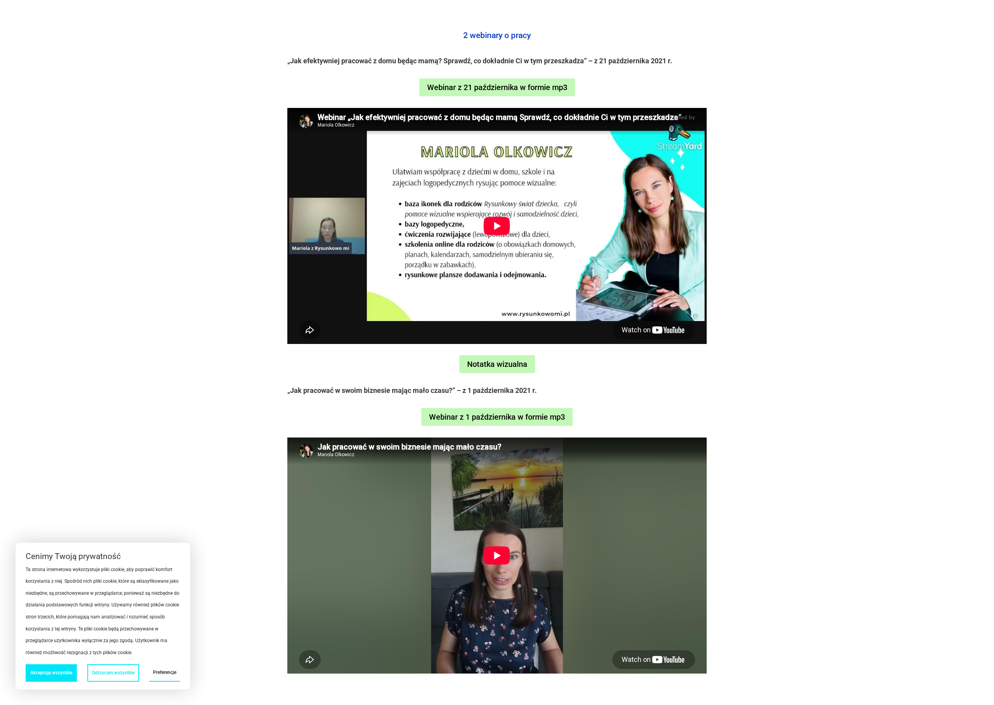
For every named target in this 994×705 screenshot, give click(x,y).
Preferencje (164, 672)
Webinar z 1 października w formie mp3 (497, 417)
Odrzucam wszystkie (113, 672)
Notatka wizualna (497, 364)
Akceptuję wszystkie (51, 672)
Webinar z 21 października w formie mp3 (497, 87)
